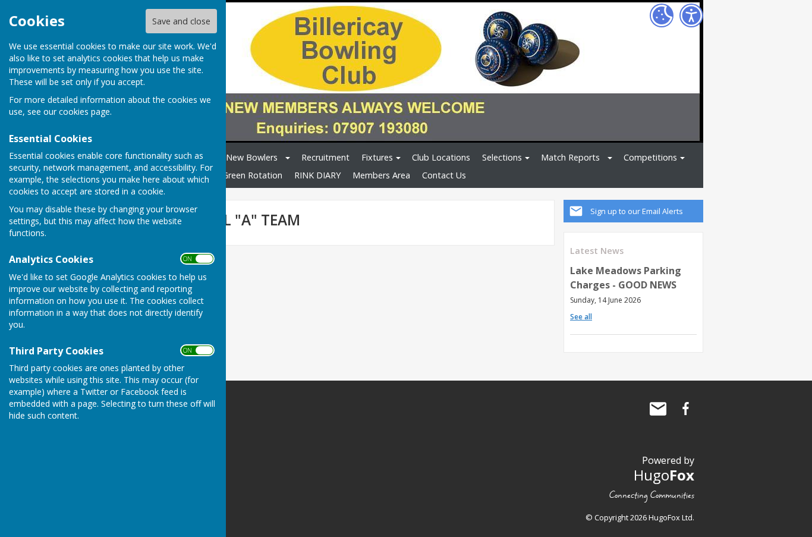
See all (581, 317)
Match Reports (570, 157)
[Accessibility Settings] (691, 15)
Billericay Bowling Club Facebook (685, 408)
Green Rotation (252, 175)
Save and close (181, 21)
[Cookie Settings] (661, 15)
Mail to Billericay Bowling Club (658, 408)
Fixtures (377, 157)
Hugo (664, 475)
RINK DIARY (317, 175)
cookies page (84, 111)
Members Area (381, 175)
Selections (502, 157)
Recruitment (325, 157)
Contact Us (444, 175)
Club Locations (441, 157)
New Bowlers (252, 157)
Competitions (650, 157)
